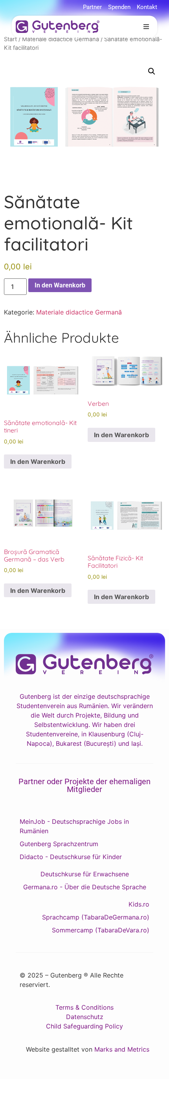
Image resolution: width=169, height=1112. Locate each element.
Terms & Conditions (84, 1007)
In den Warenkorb (60, 285)
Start (10, 39)
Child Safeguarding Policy (84, 1026)
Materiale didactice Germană (60, 39)
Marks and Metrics (121, 1049)
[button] (146, 27)
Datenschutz (84, 1017)
